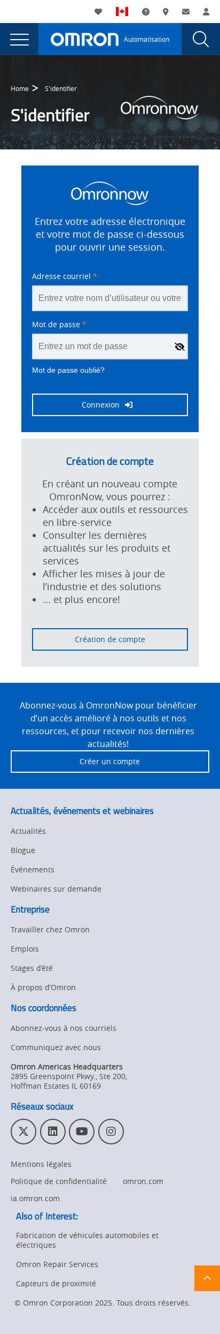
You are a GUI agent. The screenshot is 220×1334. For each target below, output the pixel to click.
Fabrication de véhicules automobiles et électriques (87, 1240)
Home (20, 88)
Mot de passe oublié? (68, 370)
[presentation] (19, 39)
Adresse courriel (64, 276)
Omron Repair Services (57, 1264)
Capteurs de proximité (56, 1283)
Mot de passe (59, 324)
